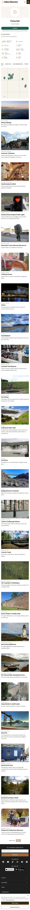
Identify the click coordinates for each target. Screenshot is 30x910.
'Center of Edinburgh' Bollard (10, 521)
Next (18, 840)
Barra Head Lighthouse (8, 644)
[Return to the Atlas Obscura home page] (10, 2)
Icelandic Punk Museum (8, 366)
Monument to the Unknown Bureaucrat (13, 245)
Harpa (3, 305)
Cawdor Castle (6, 552)
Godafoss (4, 460)
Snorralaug (4, 397)
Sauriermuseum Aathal (8, 184)
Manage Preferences (15, 907)
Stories (26, 64)
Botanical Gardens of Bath (9, 798)
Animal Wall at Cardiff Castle (10, 704)
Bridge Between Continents (10, 491)
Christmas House (6, 274)
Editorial (4, 882)
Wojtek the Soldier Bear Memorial (12, 830)
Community (5, 892)
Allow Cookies (15, 903)
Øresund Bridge (6, 122)
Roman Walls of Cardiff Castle (10, 613)
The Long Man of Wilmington (10, 583)
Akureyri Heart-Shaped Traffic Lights (13, 214)
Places (3, 877)
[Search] (25, 2)
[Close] (28, 895)
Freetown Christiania (8, 153)
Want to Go (8, 64)
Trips (3, 887)
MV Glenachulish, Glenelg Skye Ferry (13, 675)
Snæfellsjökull (5, 336)
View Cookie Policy (10, 900)
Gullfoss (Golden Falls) (8, 428)
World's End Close (7, 765)
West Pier (4, 733)
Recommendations (18, 64)
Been (2, 64)
